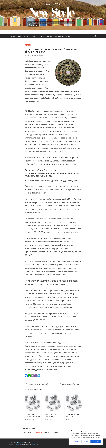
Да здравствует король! (37, 384)
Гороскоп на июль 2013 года (73, 415)
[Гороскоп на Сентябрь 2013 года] (32, 395)
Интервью (49, 36)
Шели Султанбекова (38, 55)
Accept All (96, 441)
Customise (76, 441)
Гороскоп (27, 45)
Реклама (67, 36)
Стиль (42, 36)
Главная (12, 36)
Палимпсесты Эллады (70, 384)
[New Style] (53, 1)
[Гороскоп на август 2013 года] (53, 395)
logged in (38, 432)
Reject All (86, 441)
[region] (86, 436)
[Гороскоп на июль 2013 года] (73, 395)
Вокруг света (59, 36)
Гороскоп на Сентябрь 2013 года (32, 415)
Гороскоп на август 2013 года (52, 415)
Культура (34, 36)
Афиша (20, 36)
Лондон (26, 36)
